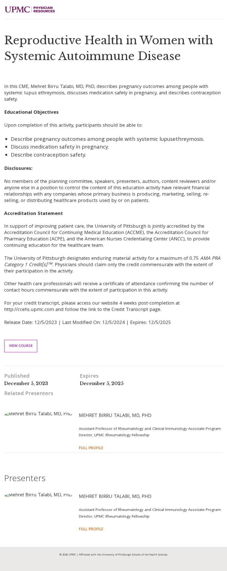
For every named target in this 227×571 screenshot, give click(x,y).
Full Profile (91, 448)
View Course (21, 346)
